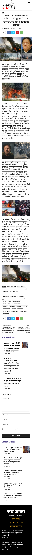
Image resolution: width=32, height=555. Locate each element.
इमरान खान (25, 306)
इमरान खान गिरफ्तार (6, 308)
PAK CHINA (18, 299)
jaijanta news (21, 296)
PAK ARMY (12, 299)
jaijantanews (5, 299)
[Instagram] (14, 522)
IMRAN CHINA (14, 289)
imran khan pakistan (7, 294)
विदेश (3, 12)
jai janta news (5, 296)
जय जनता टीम (6, 28)
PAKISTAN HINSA (16, 301)
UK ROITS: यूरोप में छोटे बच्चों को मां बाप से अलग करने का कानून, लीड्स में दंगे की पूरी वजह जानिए (13, 449)
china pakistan (5, 289)
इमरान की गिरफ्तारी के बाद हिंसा (15, 306)
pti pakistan (25, 303)
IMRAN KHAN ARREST (14, 291)
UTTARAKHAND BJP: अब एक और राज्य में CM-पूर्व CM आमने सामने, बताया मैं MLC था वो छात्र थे (13, 495)
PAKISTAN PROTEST (16, 303)
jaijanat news (13, 296)
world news (5, 306)
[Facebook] (9, 32)
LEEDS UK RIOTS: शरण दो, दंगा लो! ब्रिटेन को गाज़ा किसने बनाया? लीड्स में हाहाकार (13, 485)
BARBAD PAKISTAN (11, 286)
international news (18, 294)
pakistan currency (6, 301)
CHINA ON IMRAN (21, 286)
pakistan (25, 299)
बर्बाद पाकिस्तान (5, 313)
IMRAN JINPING (22, 289)
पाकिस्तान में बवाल (14, 311)
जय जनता (14, 308)
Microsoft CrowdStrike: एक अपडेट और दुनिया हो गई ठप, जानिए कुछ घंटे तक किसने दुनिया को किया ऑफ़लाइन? (12, 544)
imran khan (5, 291)
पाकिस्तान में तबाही (6, 311)
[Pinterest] (17, 32)
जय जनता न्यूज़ (20, 308)
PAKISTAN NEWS (6, 303)
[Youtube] (21, 522)
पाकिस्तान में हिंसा (23, 311)
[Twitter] (13, 32)
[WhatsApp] (21, 32)
